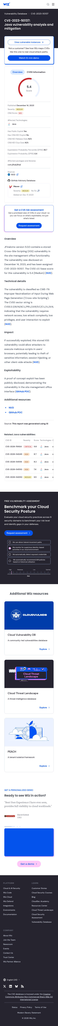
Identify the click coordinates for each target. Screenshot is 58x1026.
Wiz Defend (8, 901)
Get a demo (27, 864)
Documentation (10, 914)
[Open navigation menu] (53, 4)
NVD (48, 273)
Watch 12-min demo (29, 58)
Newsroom (8, 944)
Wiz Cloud (7, 897)
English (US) (12, 980)
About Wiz (7, 935)
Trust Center (8, 957)
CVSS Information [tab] (36, 72)
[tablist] (29, 72)
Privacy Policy (26, 1007)
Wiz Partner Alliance (12, 961)
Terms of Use (40, 1007)
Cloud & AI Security (11, 888)
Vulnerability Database (15, 13)
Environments (9, 910)
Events (6, 948)
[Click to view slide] (9, 826)
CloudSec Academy (40, 901)
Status (14, 1007)
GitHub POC (23, 391)
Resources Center (39, 905)
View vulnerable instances (27, 42)
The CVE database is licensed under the (29, 997)
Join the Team (9, 940)
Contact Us (8, 953)
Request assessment (29, 225)
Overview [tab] (18, 72)
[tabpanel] (29, 138)
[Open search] (48, 4)
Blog (33, 897)
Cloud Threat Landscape (42, 910)
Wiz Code (7, 892)
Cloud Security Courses (42, 892)
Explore (43, 649)
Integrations (8, 905)
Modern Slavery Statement (29, 1012)
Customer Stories (39, 888)
